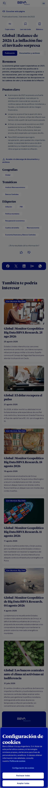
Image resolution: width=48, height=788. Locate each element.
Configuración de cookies (23, 768)
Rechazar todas (23, 775)
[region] (24, 757)
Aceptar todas (23, 783)
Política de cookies (17, 761)
